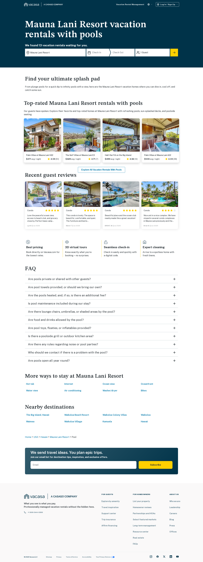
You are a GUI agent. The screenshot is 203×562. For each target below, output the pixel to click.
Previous (26, 136)
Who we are (174, 501)
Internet (68, 384)
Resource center (140, 532)
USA (36, 437)
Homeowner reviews (142, 507)
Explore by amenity (111, 501)
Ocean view (109, 384)
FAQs (135, 544)
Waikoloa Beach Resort (76, 415)
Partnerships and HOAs (144, 513)
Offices (173, 532)
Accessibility (86, 557)
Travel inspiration (110, 507)
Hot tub (30, 384)
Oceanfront (147, 384)
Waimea (30, 421)
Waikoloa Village (73, 421)
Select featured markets (144, 519)
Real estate (138, 538)
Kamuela (107, 421)
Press (172, 526)
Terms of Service (72, 557)
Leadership (174, 507)
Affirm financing (109, 526)
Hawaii (144, 421)
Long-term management (144, 526)
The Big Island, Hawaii (37, 415)
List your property (141, 501)
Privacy (58, 557)
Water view (32, 390)
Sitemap (49, 557)
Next (59, 136)
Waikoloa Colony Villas (115, 415)
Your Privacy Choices (103, 557)
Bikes (144, 390)
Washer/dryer (110, 390)
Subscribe (155, 465)
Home (28, 437)
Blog (171, 519)
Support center (109, 513)
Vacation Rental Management (130, 4)
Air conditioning (72, 390)
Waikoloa (146, 415)
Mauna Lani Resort (59, 437)
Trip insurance (109, 519)
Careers (173, 513)
